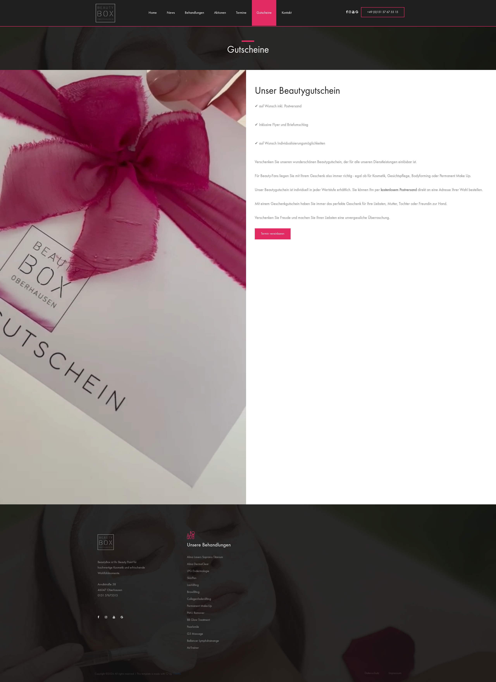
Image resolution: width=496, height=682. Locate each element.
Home (153, 13)
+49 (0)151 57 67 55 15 (382, 12)
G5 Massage (195, 634)
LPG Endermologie (198, 571)
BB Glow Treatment (198, 620)
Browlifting (193, 592)
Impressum (395, 673)
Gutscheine (264, 13)
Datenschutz (372, 673)
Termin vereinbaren (272, 233)
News (171, 13)
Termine (241, 13)
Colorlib (177, 674)
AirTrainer (193, 647)
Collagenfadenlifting (199, 599)
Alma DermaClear (198, 564)
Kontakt (287, 13)
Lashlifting (193, 585)
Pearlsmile (193, 627)
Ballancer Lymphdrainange (203, 640)
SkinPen (191, 578)
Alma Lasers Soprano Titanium (205, 557)
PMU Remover (195, 613)
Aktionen (220, 13)
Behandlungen (194, 13)
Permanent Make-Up (199, 606)
